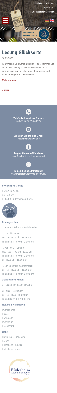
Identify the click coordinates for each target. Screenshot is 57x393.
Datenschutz (8, 325)
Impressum (7, 322)
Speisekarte (49, 7)
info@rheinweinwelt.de (28, 138)
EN (52, 20)
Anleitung (50, 3)
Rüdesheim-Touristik (12, 344)
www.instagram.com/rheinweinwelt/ (28, 173)
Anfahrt (5, 340)
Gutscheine (38, 3)
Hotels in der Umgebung (13, 337)
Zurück (5, 90)
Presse (5, 314)
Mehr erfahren (9, 80)
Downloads (7, 318)
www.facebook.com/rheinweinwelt (28, 156)
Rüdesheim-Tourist (11, 349)
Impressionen (8, 309)
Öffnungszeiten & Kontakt (43, 12)
